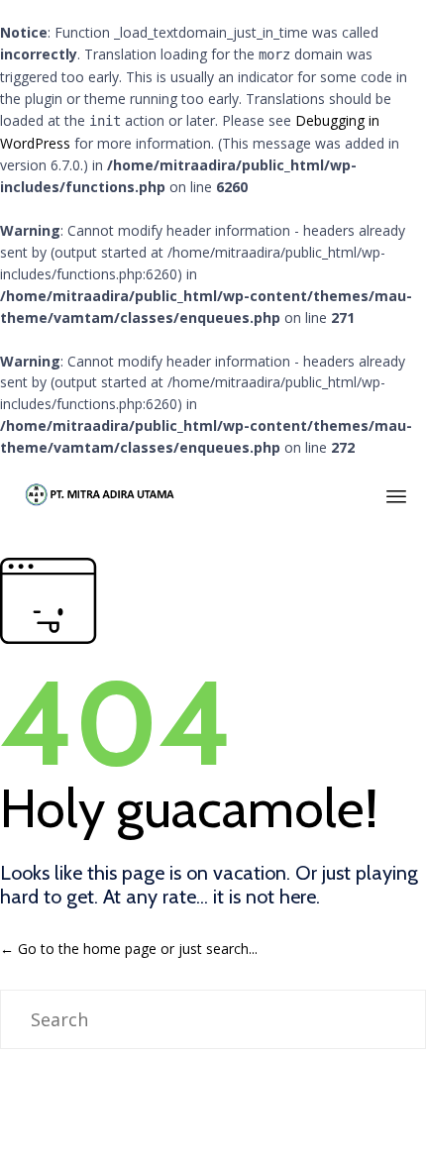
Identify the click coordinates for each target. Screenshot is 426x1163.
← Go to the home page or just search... (129, 948)
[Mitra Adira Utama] (98, 493)
